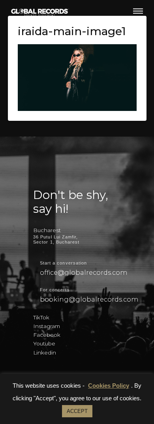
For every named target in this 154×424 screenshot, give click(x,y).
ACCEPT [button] (77, 411)
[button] (138, 11)
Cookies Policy (108, 385)
